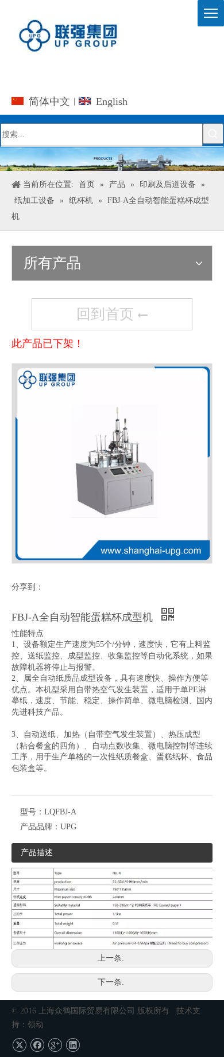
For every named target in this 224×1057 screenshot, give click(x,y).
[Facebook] (37, 1045)
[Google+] (55, 1045)
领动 (36, 1024)
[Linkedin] (72, 1045)
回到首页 (106, 314)
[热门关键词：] (213, 133)
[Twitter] (19, 1045)
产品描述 (37, 852)
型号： (32, 812)
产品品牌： (40, 826)
